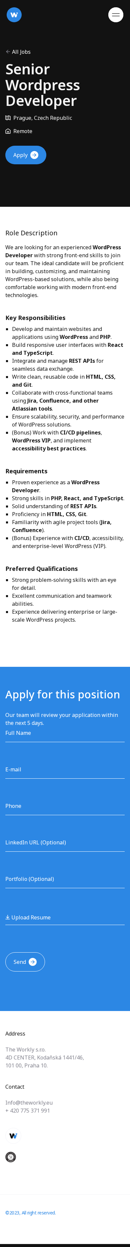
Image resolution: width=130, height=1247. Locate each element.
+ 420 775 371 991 (27, 1110)
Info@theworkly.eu (29, 1102)
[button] (115, 14)
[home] (14, 14)
